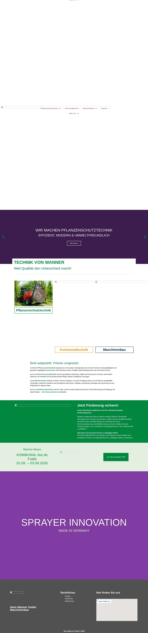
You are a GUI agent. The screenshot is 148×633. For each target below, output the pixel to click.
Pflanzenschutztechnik (49, 108)
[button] (3, 237)
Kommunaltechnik (72, 108)
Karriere (104, 108)
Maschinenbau (88, 108)
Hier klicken (74, 243)
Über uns (72, 113)
